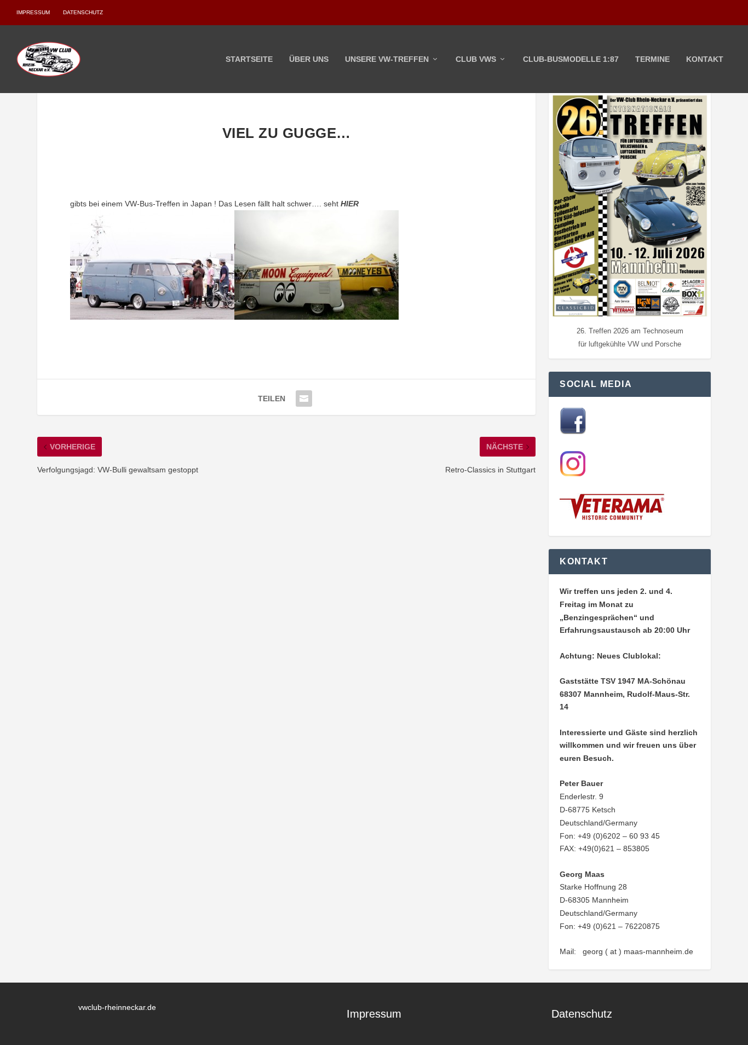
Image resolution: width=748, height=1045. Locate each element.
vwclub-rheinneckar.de (117, 1007)
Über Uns (309, 59)
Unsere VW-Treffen (387, 59)
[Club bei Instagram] (573, 474)
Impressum (33, 12)
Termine (652, 59)
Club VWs (476, 59)
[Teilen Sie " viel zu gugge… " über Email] (304, 398)
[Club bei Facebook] (573, 431)
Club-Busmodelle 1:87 (571, 59)
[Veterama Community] (614, 517)
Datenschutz (83, 12)
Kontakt (704, 59)
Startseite (249, 59)
